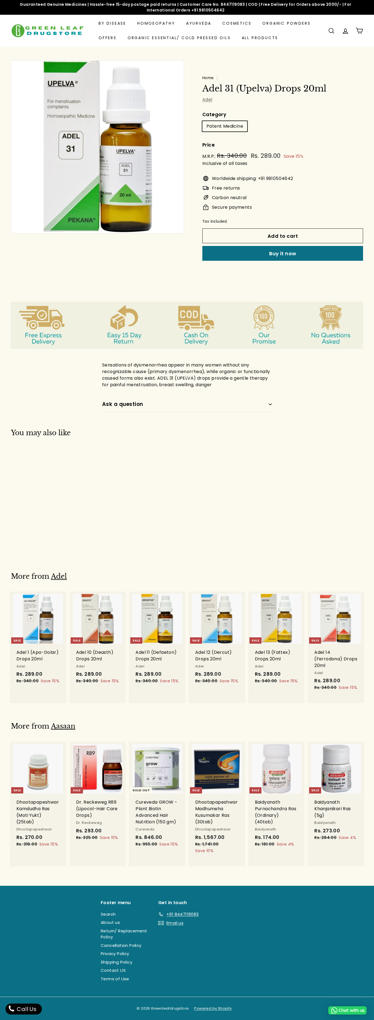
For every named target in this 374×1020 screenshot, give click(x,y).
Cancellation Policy (121, 945)
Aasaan (63, 726)
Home (208, 78)
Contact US (113, 970)
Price (208, 145)
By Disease (112, 23)
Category (214, 114)
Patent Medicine (224, 126)
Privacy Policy (115, 953)
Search (108, 914)
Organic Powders (286, 23)
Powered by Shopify (213, 1008)
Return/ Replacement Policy (124, 934)
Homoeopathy (156, 23)
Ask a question (122, 404)
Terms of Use (115, 979)
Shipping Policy (116, 962)
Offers (108, 38)
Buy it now (282, 253)
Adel (207, 99)
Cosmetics (236, 23)
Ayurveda (198, 23)
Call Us (25, 1009)
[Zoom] (97, 147)
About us (110, 922)
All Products (260, 38)
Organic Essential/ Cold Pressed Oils (179, 38)
